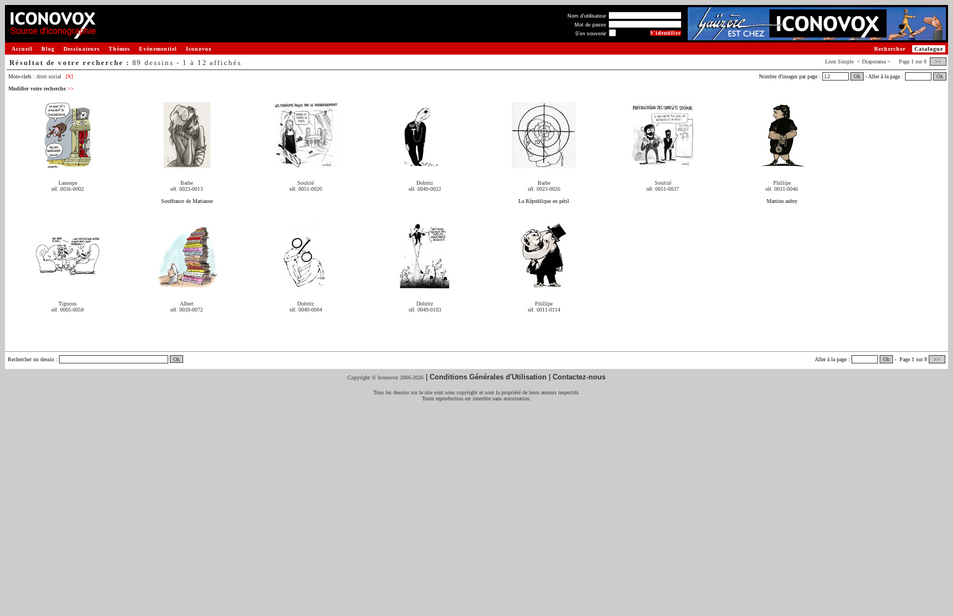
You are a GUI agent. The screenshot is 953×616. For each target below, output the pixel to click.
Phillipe (782, 183)
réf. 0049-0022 (425, 189)
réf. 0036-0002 (67, 189)
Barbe (186, 183)
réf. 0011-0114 (544, 310)
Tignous (67, 304)
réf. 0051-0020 (306, 189)
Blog (48, 49)
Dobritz (424, 183)
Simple (846, 61)
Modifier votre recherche (41, 88)
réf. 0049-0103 (425, 310)
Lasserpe (67, 183)
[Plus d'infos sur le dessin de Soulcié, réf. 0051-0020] (305, 164)
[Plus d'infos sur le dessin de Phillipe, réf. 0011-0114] (544, 285)
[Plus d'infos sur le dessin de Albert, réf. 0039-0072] (187, 285)
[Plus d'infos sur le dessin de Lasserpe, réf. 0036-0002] (68, 164)
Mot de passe (590, 25)
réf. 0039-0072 (186, 310)
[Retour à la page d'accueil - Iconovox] (52, 34)
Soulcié (305, 183)
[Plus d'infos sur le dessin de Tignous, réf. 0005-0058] (68, 285)
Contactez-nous (579, 377)
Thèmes (119, 49)
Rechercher (890, 49)
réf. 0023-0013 (186, 189)
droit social (48, 76)
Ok (857, 76)
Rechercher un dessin (31, 359)
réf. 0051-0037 (662, 189)
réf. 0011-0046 (781, 189)
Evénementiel (158, 49)
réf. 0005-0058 (67, 310)
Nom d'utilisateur (586, 16)
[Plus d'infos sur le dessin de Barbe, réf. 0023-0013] (187, 164)
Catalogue (928, 49)
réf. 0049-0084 (306, 310)
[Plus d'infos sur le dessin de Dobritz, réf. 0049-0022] (425, 164)
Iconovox (199, 49)
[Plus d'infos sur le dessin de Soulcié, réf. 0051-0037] (663, 164)
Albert (187, 304)
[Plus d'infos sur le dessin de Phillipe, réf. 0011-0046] (782, 164)
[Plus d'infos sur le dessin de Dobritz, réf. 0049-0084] (305, 285)
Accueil (22, 49)
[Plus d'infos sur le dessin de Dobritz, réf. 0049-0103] (425, 285)
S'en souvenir (590, 33)
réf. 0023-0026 (544, 189)
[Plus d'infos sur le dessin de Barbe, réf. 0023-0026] (544, 164)
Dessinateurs (81, 49)
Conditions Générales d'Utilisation (488, 377)
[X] (69, 76)
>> (938, 61)
